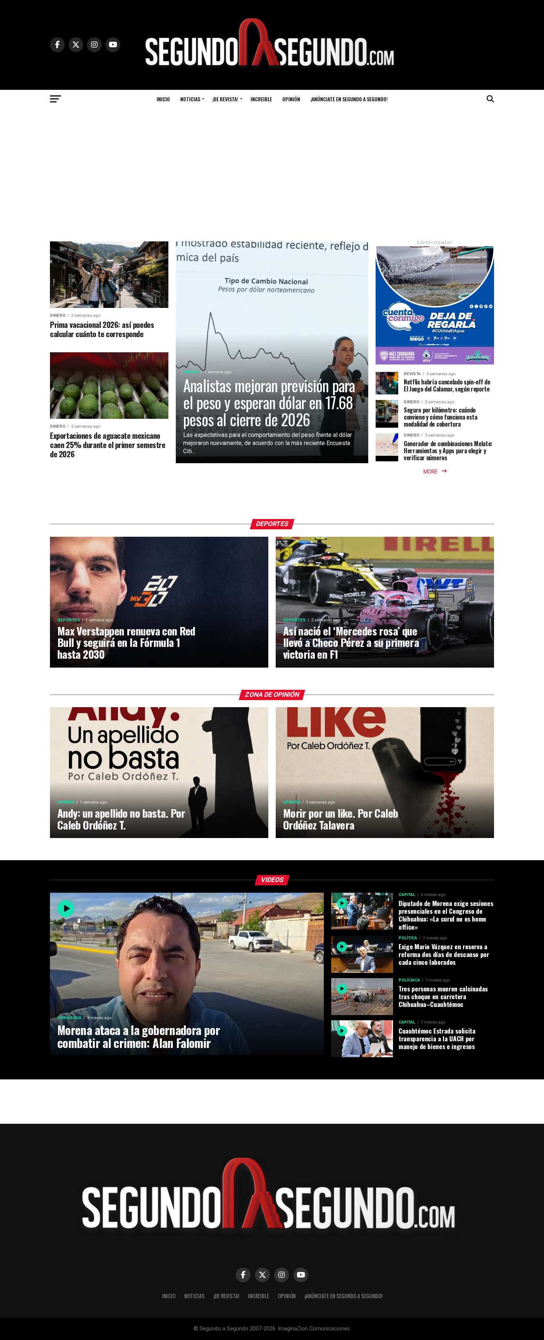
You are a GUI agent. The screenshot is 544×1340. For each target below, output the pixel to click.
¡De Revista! (225, 99)
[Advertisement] (272, 164)
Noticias (190, 99)
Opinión (291, 99)
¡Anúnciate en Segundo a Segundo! (349, 99)
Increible (261, 99)
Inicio (163, 99)
